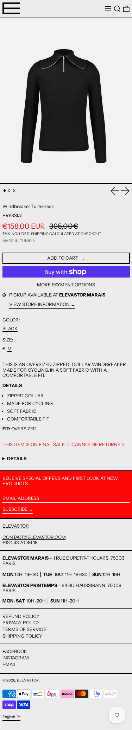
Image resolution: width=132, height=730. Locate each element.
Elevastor (28, 680)
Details (16, 458)
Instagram (15, 657)
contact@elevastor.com (34, 537)
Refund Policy (20, 616)
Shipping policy (22, 636)
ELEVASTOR (15, 526)
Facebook (14, 651)
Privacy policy (21, 622)
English (9, 717)
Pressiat (12, 215)
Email (9, 664)
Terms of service (24, 629)
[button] (117, 9)
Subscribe (14, 509)
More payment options (66, 284)
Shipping (40, 234)
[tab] (5, 190)
